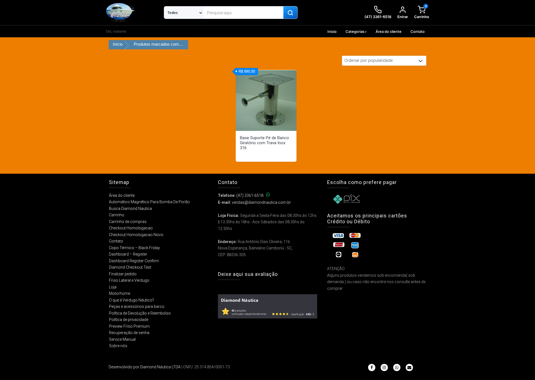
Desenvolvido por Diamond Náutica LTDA (145, 367)
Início (118, 44)
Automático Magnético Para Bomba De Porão (149, 202)
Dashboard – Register (128, 254)
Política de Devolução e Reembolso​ (140, 313)
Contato (417, 31)
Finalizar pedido (123, 274)
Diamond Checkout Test (130, 267)
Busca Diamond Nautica (130, 208)
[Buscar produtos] (290, 12)
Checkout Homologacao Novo (136, 234)
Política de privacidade (128, 319)
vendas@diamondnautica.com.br (261, 202)
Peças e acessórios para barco (136, 306)
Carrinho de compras (128, 221)
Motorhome (119, 293)
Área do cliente (389, 31)
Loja (112, 287)
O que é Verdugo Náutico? (131, 300)
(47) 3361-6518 (249, 195)
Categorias (355, 31)
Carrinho (116, 215)
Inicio (332, 31)
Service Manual (122, 339)
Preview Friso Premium (129, 326)
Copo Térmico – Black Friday (134, 248)
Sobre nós (118, 346)
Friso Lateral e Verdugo (129, 280)
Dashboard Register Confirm (134, 261)
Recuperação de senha (129, 332)
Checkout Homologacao (131, 228)
